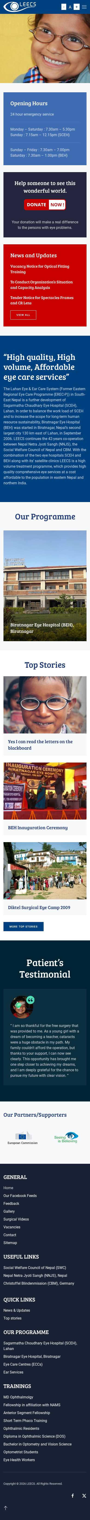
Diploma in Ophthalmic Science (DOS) (34, 1436)
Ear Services (13, 1372)
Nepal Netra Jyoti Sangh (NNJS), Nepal (35, 1275)
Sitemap (10, 1243)
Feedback (11, 1203)
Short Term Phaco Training (25, 1420)
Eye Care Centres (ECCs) (23, 1364)
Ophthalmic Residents (21, 1428)
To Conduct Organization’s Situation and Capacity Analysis (41, 284)
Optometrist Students (20, 1452)
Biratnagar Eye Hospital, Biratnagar (31, 1356)
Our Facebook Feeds (20, 1196)
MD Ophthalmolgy (18, 1397)
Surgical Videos (16, 1219)
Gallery (9, 1211)
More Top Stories (23, 926)
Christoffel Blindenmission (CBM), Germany (38, 1283)
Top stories (12, 1318)
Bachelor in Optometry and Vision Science (37, 1444)
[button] (84, 7)
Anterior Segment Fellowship (26, 1413)
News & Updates (16, 1310)
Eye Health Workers (19, 1460)
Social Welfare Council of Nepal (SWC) (34, 1268)
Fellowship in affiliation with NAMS (31, 1405)
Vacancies (11, 1227)
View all (23, 315)
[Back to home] (19, 7)
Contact (9, 1235)
